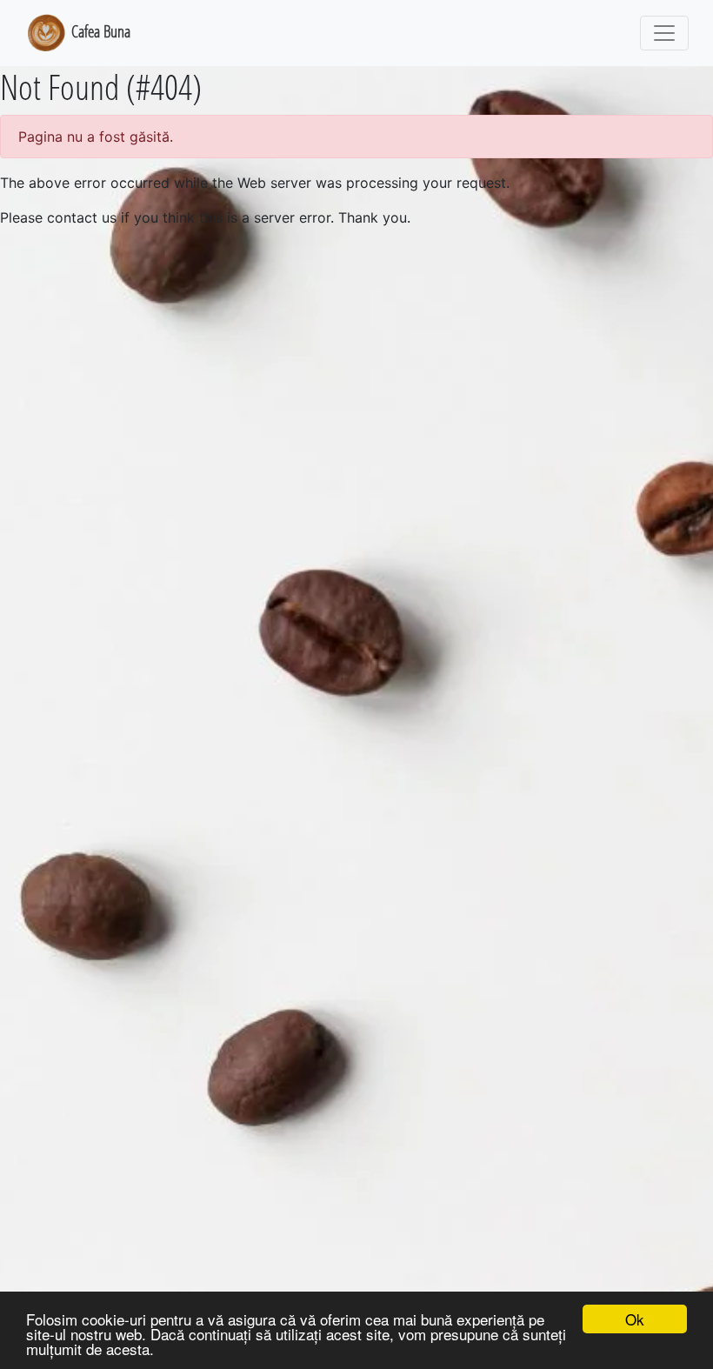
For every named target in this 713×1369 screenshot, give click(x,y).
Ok (634, 1319)
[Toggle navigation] (664, 33)
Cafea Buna (99, 31)
